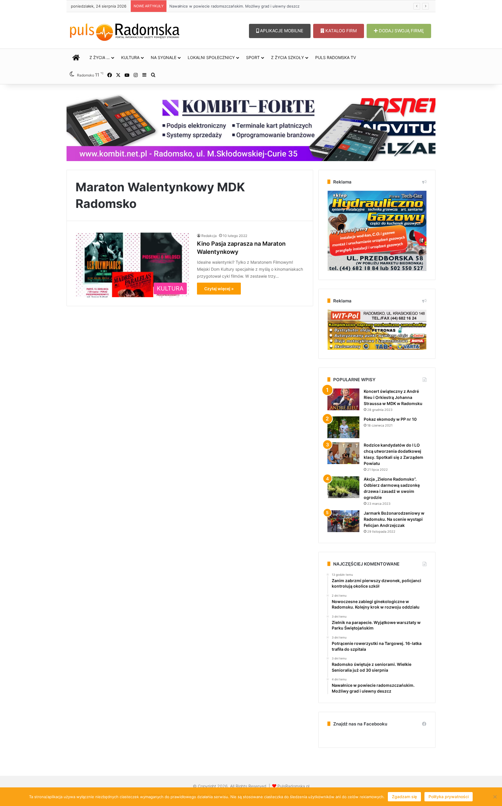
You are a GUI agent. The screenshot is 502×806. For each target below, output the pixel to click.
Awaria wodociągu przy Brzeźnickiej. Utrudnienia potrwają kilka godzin (227, 6)
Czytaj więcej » (219, 288)
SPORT (253, 57)
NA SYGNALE (163, 57)
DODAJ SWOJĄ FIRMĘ (401, 30)
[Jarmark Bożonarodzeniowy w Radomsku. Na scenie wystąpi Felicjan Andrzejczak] (343, 521)
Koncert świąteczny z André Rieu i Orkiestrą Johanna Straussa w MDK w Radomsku (393, 397)
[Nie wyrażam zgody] (495, 797)
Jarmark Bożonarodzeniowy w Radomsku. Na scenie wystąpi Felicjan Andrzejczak (394, 519)
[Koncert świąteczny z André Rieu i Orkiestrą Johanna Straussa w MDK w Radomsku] (343, 399)
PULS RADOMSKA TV (335, 57)
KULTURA (130, 57)
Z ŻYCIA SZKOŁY (287, 57)
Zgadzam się (404, 796)
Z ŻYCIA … (99, 57)
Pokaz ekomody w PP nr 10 (390, 419)
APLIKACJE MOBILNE (281, 30)
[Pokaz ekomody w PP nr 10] (343, 427)
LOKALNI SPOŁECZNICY (211, 57)
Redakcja (209, 235)
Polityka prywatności (449, 796)
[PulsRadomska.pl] (125, 30)
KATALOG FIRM (340, 30)
